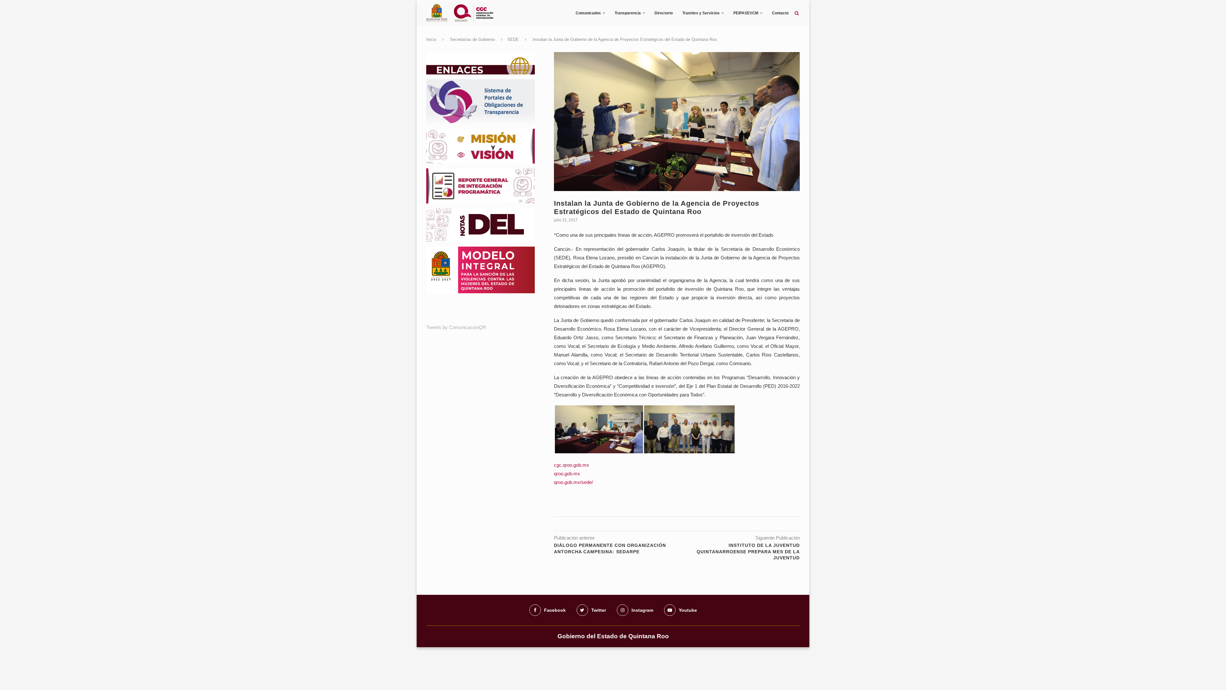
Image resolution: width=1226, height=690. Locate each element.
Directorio (664, 13)
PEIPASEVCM (745, 13)
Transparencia (628, 13)
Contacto (780, 13)
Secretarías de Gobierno (472, 39)
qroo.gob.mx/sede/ (573, 482)
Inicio (431, 39)
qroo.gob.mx (567, 473)
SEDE (513, 39)
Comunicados (588, 13)
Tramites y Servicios (701, 13)
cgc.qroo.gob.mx (571, 465)
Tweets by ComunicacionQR (456, 327)
